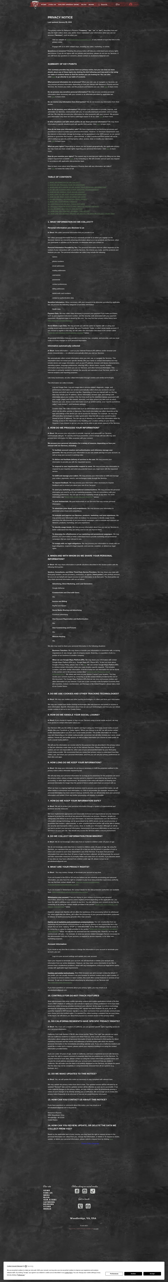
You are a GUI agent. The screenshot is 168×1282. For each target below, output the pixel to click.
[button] (118, 4)
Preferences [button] (21, 1275)
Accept (152, 1274)
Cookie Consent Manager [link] (15, 1266)
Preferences (114, 1274)
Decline (133, 1274)
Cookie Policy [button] (68, 1272)
